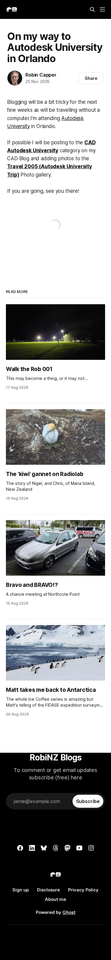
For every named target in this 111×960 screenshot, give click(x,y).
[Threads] (56, 848)
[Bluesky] (44, 848)
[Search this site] (92, 9)
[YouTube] (79, 848)
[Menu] (102, 9)
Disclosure (48, 890)
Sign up (20, 890)
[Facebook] (20, 848)
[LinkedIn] (32, 848)
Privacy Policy (83, 890)
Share (91, 78)
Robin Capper (41, 75)
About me (55, 899)
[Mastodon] (67, 848)
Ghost (68, 912)
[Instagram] (91, 848)
